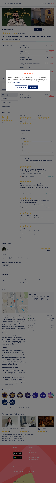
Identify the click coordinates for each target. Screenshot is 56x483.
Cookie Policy (17, 82)
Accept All (33, 87)
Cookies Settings (21, 87)
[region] (28, 80)
